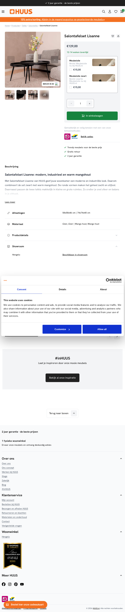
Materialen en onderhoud (14, 517)
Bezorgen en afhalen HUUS (15, 508)
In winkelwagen (94, 115)
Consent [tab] (21, 289)
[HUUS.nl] (53, 11)
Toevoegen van (75, 69)
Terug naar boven (58, 413)
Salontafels (33, 25)
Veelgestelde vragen (12, 525)
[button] (113, 36)
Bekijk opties (87, 136)
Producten (15, 25)
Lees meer (10, 202)
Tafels (24, 25)
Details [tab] (62, 289)
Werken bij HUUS (10, 472)
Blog (4, 484)
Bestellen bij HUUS (11, 504)
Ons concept (8, 467)
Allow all (102, 329)
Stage (4, 476)
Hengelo (6, 536)
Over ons (6, 463)
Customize (60, 329)
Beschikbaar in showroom (75, 254)
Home (7, 25)
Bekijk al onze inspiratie (62, 377)
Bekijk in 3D (48, 84)
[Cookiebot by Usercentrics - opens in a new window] (108, 280)
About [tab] (103, 289)
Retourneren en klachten (14, 512)
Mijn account (8, 500)
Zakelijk (5, 480)
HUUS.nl (96, 608)
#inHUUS (6, 489)
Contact (6, 521)
